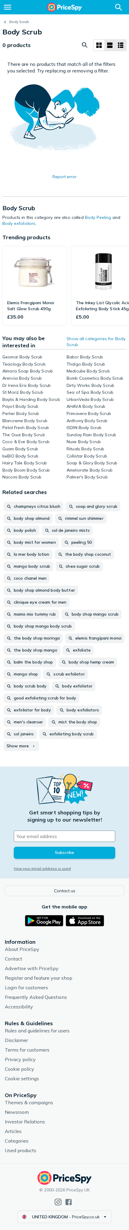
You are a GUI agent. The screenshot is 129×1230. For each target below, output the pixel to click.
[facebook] (68, 1202)
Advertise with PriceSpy (31, 968)
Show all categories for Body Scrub (96, 341)
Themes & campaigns (29, 1102)
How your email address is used (42, 868)
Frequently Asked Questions (36, 997)
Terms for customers (27, 1050)
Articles (13, 1131)
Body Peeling (98, 217)
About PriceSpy (22, 949)
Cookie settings (22, 1078)
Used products (20, 1150)
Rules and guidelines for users (37, 1031)
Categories (16, 1141)
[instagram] (58, 1202)
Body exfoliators (18, 223)
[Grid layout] (99, 45)
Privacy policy (20, 1059)
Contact (13, 959)
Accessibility (19, 1007)
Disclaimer (16, 1040)
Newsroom (17, 1112)
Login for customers (26, 987)
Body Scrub (19, 21)
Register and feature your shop (38, 978)
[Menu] (7, 7)
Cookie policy (19, 1069)
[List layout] (109, 45)
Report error (64, 176)
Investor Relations (25, 1122)
